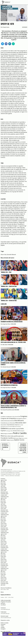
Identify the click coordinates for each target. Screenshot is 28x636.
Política (12, 436)
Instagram (3, 629)
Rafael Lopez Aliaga (17, 438)
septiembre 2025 (5, 496)
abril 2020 (3, 585)
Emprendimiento (10, 424)
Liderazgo (8, 430)
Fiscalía (12, 426)
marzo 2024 (3, 523)
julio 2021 (3, 571)
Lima (11, 430)
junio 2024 (3, 519)
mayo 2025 (3, 502)
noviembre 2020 (4, 583)
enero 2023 (3, 544)
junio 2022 (3, 555)
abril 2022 (3, 558)
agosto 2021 (4, 570)
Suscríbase (3, 604)
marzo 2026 (3, 487)
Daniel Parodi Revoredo (8, 410)
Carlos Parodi (15, 416)
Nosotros (3, 603)
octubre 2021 (4, 567)
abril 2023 (3, 540)
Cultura (2, 420)
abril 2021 (3, 576)
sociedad (3, 440)
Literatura (15, 430)
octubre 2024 (4, 513)
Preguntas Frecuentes (6, 601)
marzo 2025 (3, 505)
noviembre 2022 (4, 547)
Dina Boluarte (19, 420)
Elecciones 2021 (20, 423)
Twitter (2, 626)
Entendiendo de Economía (6, 426)
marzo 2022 (3, 559)
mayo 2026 (3, 484)
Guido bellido (12, 428)
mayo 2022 (3, 556)
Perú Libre (7, 436)
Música (2, 433)
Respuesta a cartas (5, 620)
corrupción (19, 418)
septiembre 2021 (5, 568)
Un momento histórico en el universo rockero (11, 322)
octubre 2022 (4, 549)
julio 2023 (3, 535)
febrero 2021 (4, 579)
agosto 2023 (4, 534)
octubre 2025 (4, 495)
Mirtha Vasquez (20, 430)
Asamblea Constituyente (6, 416)
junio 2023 (3, 537)
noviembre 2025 (4, 493)
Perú (2, 436)
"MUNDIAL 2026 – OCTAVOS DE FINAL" (9, 300)
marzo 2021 (3, 577)
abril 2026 (3, 486)
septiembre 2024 (5, 514)
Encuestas (21, 424)
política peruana (19, 436)
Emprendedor (3, 424)
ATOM (8, 631)
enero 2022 (3, 562)
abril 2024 (3, 522)
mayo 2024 (3, 520)
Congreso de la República (8, 418)
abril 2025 (3, 504)
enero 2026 (3, 490)
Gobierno (4, 428)
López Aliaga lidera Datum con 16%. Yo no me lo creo (13, 342)
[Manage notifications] (24, 633)
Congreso (23, 416)
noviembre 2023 (4, 529)
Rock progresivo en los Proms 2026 (9, 385)
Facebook (3, 624)
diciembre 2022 (4, 546)
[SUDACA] (6, 3)
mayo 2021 (3, 574)
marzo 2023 (3, 541)
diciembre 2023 (4, 528)
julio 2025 (3, 499)
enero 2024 (3, 526)
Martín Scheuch (6, 367)
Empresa (17, 424)
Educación (8, 422)
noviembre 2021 (4, 565)
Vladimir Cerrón (19, 440)
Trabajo (8, 440)
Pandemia (10, 433)
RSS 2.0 (5, 631)
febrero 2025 (4, 507)
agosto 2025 (4, 498)
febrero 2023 (4, 543)
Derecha (12, 420)
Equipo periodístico (6, 594)
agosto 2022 (4, 552)
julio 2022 (3, 553)
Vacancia (12, 440)
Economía (3, 423)
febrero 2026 (4, 489)
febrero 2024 (4, 525)
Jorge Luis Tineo (6, 324)
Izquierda (18, 428)
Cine (19, 416)
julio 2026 (3, 481)
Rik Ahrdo (5, 344)
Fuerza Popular (18, 426)
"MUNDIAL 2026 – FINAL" (6, 272)
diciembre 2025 (4, 492)
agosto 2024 (4, 516)
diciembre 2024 (4, 510)
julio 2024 (3, 517)
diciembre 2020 (4, 582)
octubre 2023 (4, 531)
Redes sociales (24, 438)
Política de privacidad (5, 600)
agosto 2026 (4, 480)
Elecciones (12, 423)
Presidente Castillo (7, 438)
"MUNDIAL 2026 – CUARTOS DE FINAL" (9, 286)
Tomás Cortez (6, 27)
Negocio (6, 433)
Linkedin (3, 627)
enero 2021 (3, 580)
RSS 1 (2, 631)
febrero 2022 (4, 561)
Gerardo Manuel (11, 254)
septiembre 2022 (5, 550)
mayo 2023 (3, 538)
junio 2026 (3, 483)
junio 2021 (3, 573)
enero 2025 (3, 508)
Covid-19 (24, 418)
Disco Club (3, 254)
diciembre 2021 (4, 564)
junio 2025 (3, 501)
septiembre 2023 (5, 532)
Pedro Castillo (20, 433)
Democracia (7, 420)
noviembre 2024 (4, 511)
